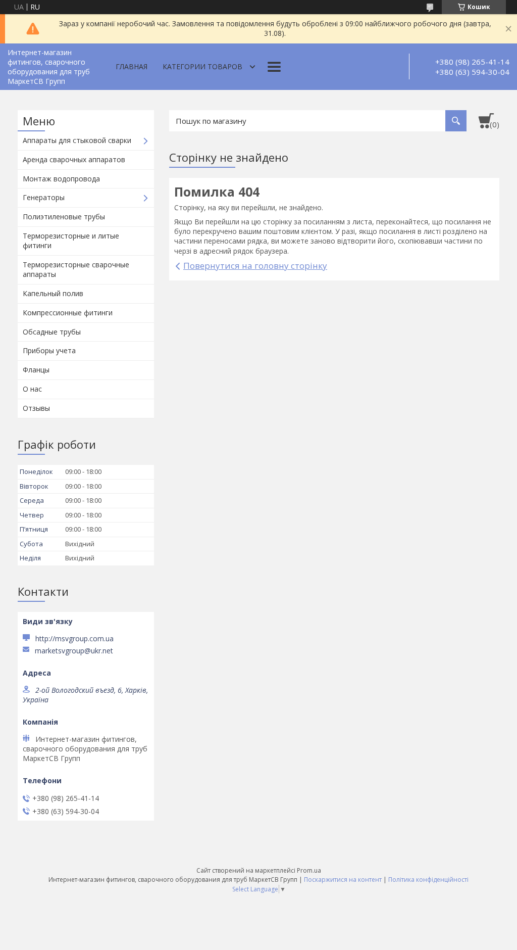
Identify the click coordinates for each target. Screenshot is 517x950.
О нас (32, 389)
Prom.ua (309, 870)
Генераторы (44, 197)
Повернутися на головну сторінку (255, 265)
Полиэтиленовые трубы (64, 216)
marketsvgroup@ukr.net (74, 650)
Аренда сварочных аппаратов (74, 159)
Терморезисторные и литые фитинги (71, 240)
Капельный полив (53, 293)
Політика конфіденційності (428, 879)
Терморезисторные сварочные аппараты (76, 269)
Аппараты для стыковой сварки (77, 140)
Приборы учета (49, 350)
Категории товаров (202, 66)
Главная (131, 66)
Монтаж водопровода (61, 178)
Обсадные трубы (52, 332)
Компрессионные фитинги (68, 312)
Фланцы (36, 369)
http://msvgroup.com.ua (74, 638)
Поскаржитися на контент (343, 879)
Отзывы (36, 408)
